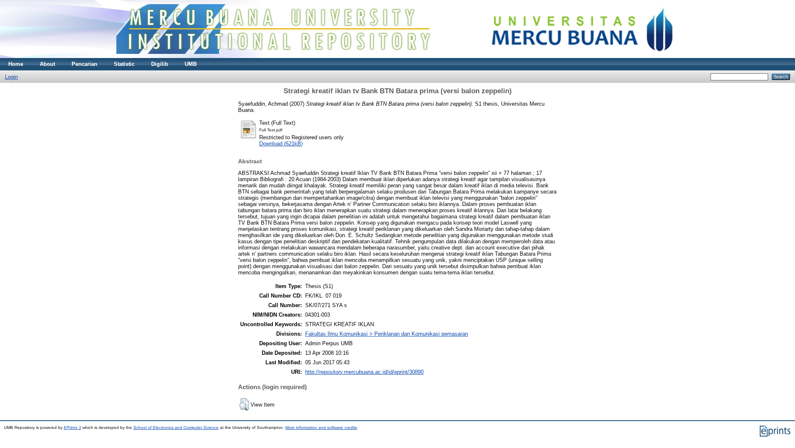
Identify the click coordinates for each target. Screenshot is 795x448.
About (47, 64)
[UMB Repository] (397, 56)
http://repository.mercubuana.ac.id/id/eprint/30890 (364, 372)
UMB (191, 64)
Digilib (159, 64)
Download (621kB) (281, 143)
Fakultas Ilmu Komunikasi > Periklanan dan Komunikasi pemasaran (386, 334)
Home (15, 64)
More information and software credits (321, 427)
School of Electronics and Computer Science (176, 427)
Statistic (124, 64)
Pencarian (84, 64)
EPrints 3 (72, 427)
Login (11, 77)
